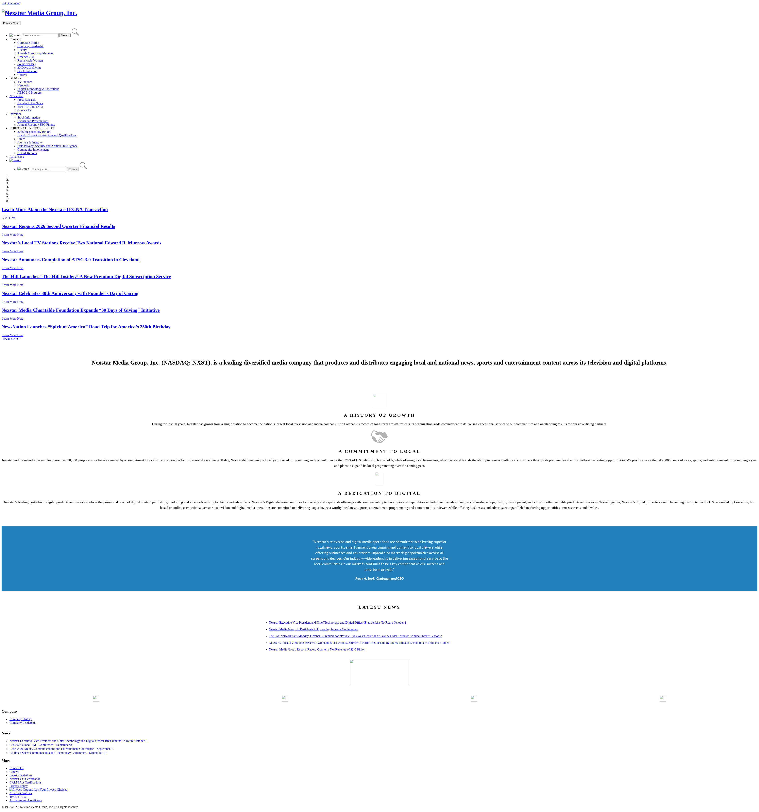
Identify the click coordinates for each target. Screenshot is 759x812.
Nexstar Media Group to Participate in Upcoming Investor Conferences (313, 629)
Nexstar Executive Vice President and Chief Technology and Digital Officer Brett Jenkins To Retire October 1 (337, 622)
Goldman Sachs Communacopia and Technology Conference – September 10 (57, 752)
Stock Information (28, 117)
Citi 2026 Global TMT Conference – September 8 (40, 744)
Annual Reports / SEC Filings (36, 124)
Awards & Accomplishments (35, 53)
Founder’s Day (26, 64)
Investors (15, 114)
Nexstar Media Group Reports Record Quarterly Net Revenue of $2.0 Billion (317, 649)
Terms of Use (17, 796)
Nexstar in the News (30, 103)
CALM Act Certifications (25, 782)
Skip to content (11, 3)
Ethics (21, 139)
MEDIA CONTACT (30, 106)
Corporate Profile (28, 42)
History (22, 49)
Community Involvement (33, 149)
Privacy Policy (18, 786)
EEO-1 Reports (27, 153)
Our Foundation (27, 71)
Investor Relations (20, 775)
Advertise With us (20, 793)
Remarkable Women (30, 60)
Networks (23, 85)
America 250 (25, 57)
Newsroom (16, 96)
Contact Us (24, 110)
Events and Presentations (32, 121)
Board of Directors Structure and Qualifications (46, 135)
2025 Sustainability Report (34, 131)
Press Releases (26, 99)
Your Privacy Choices (53, 789)
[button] (7, 338)
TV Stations (24, 82)
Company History (20, 719)
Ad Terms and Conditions (25, 800)
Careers (22, 74)
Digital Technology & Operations (38, 89)
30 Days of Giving (29, 67)
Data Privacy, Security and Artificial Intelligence (47, 146)
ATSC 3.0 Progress (29, 92)
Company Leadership (30, 46)
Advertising (16, 156)
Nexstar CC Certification (25, 779)
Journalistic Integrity (30, 142)
